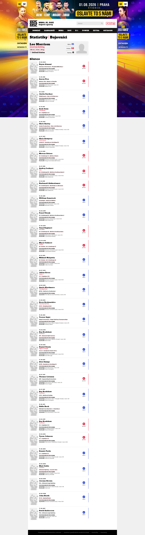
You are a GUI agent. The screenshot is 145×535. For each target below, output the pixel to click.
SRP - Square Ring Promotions (47, 379)
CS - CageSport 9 (44, 438)
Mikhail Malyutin (47, 258)
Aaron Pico (44, 79)
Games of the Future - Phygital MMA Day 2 (51, 66)
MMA (61, 30)
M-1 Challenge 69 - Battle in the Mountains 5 (51, 172)
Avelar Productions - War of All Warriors (50, 126)
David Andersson (46, 511)
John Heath (44, 496)
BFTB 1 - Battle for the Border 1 (47, 291)
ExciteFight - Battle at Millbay (47, 200)
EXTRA (96, 30)
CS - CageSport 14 (44, 425)
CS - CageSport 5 (44, 453)
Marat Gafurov (45, 243)
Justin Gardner (46, 94)
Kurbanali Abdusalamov (49, 183)
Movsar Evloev (45, 153)
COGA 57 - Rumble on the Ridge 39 (49, 142)
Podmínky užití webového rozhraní (49, 532)
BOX (69, 30)
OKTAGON (108, 30)
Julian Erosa (44, 273)
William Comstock (47, 198)
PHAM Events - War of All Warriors (48, 96)
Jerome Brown (45, 481)
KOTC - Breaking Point (45, 306)
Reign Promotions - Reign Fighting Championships (53, 319)
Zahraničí (49, 30)
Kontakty (104, 532)
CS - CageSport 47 (44, 112)
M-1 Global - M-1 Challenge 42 (47, 260)
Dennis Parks (45, 451)
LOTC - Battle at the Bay (46, 395)
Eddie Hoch (44, 406)
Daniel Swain (45, 347)
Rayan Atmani (45, 64)
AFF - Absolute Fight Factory (47, 335)
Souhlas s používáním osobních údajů (76, 532)
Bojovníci (58, 37)
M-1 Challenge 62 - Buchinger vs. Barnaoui (51, 185)
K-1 (76, 30)
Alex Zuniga (44, 362)
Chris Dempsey (45, 139)
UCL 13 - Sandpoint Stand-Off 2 (48, 350)
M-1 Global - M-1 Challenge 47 (47, 246)
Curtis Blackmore (47, 287)
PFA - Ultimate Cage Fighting (47, 483)
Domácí (36, 30)
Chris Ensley (44, 124)
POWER (85, 30)
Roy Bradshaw (45, 332)
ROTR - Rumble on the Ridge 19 (47, 364)
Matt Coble (44, 466)
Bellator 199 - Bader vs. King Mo (48, 81)
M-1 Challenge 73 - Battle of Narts (48, 156)
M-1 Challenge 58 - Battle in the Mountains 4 (51, 215)
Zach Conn (43, 109)
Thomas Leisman (46, 377)
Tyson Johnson (46, 436)
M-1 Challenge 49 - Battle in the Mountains (51, 231)
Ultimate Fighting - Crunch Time (48, 469)
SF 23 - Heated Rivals (45, 498)
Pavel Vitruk (44, 213)
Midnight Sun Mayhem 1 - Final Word (49, 408)
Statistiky (39, 37)
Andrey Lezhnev (46, 168)
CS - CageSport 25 (44, 276)
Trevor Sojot (44, 317)
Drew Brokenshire (47, 302)
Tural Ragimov (45, 228)
